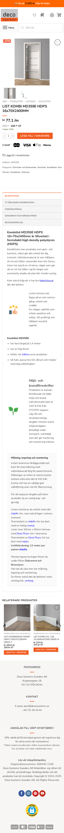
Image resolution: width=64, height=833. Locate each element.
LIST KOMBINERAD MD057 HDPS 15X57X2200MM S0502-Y (17, 639)
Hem (4, 101)
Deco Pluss (23, 533)
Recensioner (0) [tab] (14, 222)
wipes (25, 541)
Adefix (14, 513)
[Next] (56, 62)
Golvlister (45, 101)
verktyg (29, 580)
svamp (30, 525)
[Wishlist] (34, 15)
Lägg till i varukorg (35, 135)
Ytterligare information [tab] (19, 202)
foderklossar (47, 280)
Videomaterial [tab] (13, 209)
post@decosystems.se (36, 706)
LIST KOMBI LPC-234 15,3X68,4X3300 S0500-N (46, 638)
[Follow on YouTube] (42, 793)
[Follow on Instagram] (28, 793)
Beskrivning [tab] (12, 196)
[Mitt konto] (51, 15)
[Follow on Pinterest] (35, 793)
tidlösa (26, 354)
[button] (58, 15)
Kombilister (52, 167)
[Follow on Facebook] (21, 793)
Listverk (30, 101)
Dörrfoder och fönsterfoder (25, 167)
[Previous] (7, 62)
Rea (60, 167)
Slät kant (25, 172)
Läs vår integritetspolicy (32, 760)
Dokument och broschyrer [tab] (21, 215)
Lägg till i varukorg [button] (16, 652)
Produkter (16, 101)
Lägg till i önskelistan (17, 155)
